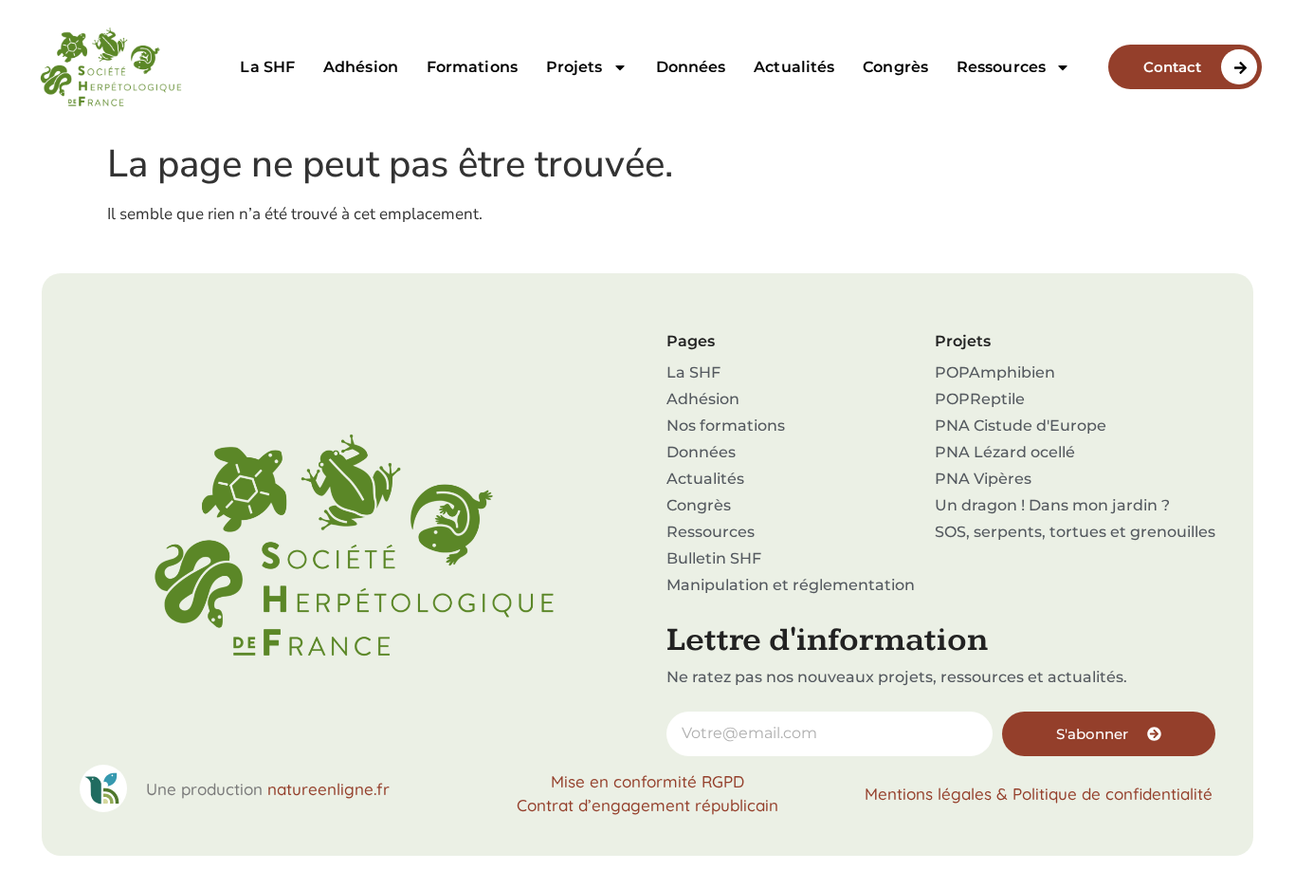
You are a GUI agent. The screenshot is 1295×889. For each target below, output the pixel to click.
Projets (574, 67)
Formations (472, 67)
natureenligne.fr (328, 789)
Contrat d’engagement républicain (647, 805)
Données (691, 67)
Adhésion (360, 67)
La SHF (267, 67)
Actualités (794, 67)
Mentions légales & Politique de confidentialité (1039, 794)
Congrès (895, 67)
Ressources (1001, 67)
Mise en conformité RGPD (647, 781)
